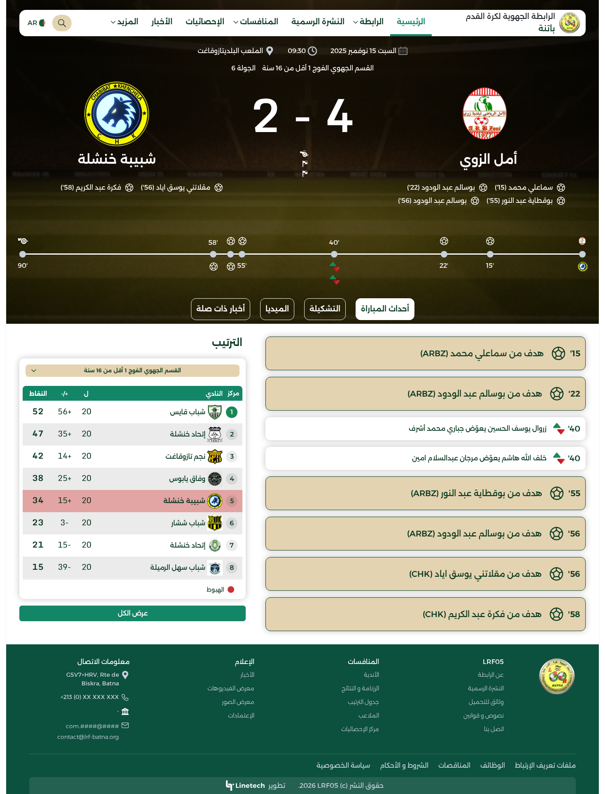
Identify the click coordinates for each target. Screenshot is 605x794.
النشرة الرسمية (317, 21)
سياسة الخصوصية (343, 765)
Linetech (250, 785)
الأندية (371, 674)
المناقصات (454, 765)
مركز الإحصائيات (360, 729)
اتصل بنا (494, 729)
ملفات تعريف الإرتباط (545, 765)
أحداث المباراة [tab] (385, 308)
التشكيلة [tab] (324, 308)
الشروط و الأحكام (404, 765)
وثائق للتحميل (486, 702)
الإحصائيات (205, 21)
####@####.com (92, 726)
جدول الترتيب (363, 702)
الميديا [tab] (277, 308)
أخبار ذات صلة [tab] (220, 308)
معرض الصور (238, 702)
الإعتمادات (241, 715)
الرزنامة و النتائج (360, 688)
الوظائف (492, 765)
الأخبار (161, 21)
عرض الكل (133, 613)
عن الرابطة (491, 674)
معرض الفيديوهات (230, 688)
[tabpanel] (302, 483)
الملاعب (368, 715)
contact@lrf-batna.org (88, 737)
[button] (371, 23)
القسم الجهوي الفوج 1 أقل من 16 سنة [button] (132, 370)
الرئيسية (411, 21)
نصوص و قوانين (483, 715)
